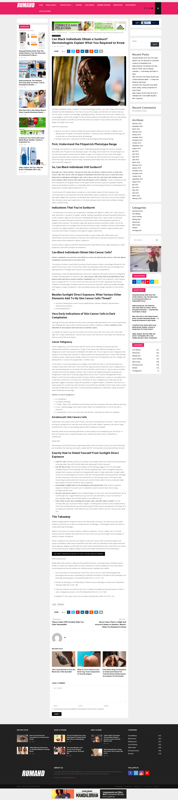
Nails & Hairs (51, 5)
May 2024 (135, 157)
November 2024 (137, 140)
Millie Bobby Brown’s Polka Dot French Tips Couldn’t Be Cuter (113, 751)
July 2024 (135, 151)
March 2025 (136, 129)
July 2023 (135, 184)
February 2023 (137, 198)
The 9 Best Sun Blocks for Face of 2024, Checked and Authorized (78, 554)
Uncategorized (136, 230)
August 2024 (136, 148)
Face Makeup (89, 5)
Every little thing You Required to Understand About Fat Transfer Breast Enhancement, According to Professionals (114, 672)
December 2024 (137, 137)
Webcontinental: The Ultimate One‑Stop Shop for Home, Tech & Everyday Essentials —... (31, 82)
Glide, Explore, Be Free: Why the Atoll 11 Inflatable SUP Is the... (31, 168)
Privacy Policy (65, 5)
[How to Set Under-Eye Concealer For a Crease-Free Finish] (22, 738)
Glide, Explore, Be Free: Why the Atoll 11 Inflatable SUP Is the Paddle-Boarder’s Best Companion (145, 95)
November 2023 (137, 173)
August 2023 (136, 182)
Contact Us (156, 786)
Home (41, 5)
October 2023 (136, 176)
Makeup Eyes (118, 5)
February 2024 (137, 165)
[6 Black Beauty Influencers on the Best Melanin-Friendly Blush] (22, 750)
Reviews (79, 5)
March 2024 (136, 162)
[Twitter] (147, 8)
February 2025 (137, 132)
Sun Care (60, 604)
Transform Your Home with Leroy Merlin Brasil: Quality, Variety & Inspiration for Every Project (144, 87)
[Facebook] (145, 8)
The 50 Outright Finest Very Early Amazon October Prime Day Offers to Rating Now (76, 737)
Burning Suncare (103, 5)
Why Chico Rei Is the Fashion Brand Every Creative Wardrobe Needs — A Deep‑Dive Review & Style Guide (145, 79)
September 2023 (137, 179)
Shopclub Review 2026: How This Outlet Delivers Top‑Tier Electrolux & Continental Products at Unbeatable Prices (145, 60)
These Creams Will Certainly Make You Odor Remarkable (68, 623)
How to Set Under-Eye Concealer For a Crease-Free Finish (39, 737)
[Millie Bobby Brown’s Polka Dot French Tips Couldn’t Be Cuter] (96, 752)
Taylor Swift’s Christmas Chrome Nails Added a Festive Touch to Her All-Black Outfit (112, 738)
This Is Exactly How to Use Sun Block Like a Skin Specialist (63, 670)
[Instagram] (150, 8)
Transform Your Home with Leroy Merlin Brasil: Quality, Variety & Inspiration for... (31, 140)
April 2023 (135, 193)
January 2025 (136, 134)
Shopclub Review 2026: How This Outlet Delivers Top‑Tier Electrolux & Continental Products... (32, 53)
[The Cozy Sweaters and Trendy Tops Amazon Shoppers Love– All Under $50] (59, 750)
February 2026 (137, 123)
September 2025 (137, 126)
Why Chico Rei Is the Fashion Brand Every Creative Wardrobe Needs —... (32, 111)
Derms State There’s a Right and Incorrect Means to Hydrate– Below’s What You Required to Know (110, 625)
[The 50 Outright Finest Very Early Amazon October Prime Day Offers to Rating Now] (59, 738)
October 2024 (136, 143)
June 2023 (135, 187)
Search (134, 41)
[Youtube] (152, 8)
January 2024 (136, 168)
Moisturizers (131, 5)
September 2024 (137, 146)
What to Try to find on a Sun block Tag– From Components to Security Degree (88, 671)
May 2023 (135, 190)
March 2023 (136, 196)
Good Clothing (45, 11)
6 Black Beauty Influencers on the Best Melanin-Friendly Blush (40, 750)
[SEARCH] (157, 240)
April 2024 (135, 159)
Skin (54, 604)
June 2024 (135, 154)
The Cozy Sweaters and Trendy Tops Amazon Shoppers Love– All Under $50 (75, 751)
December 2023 (137, 171)
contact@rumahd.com (68, 777)
